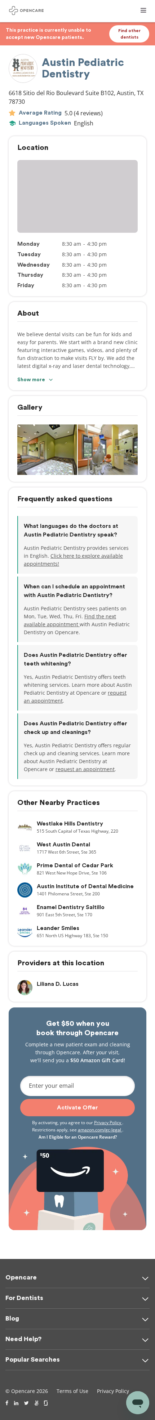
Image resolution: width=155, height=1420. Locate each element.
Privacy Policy (108, 1122)
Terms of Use (72, 1391)
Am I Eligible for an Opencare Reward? (78, 1137)
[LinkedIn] (16, 1403)
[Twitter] (26, 1403)
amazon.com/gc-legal (100, 1130)
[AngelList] (36, 1403)
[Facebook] (6, 1403)
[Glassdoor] (46, 1403)
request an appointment (85, 769)
